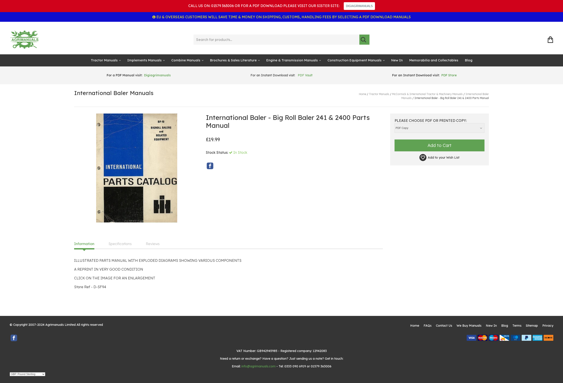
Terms (516, 326)
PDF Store (449, 75)
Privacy (547, 326)
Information (84, 244)
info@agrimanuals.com (258, 366)
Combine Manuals (185, 60)
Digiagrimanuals (157, 75)
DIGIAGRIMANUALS (359, 6)
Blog (468, 60)
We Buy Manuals (469, 326)
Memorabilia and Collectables (433, 60)
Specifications (120, 244)
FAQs (427, 326)
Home (414, 326)
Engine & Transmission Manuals (292, 60)
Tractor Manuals (104, 60)
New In (397, 60)
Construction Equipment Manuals (354, 60)
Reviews (153, 244)
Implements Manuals (144, 60)
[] (364, 40)
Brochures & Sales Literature (233, 60)
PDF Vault (305, 75)
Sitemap (532, 326)
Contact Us (444, 326)
